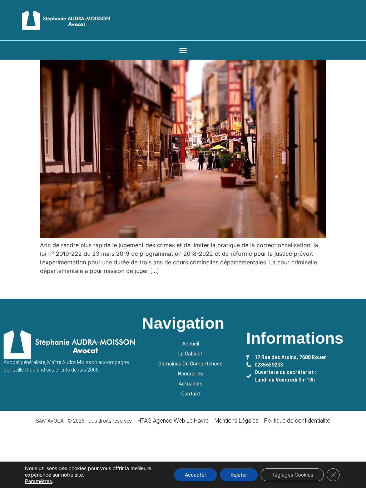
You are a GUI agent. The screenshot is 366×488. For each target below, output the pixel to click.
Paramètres (38, 481)
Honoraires (190, 374)
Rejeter (239, 475)
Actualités (191, 384)
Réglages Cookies (292, 475)
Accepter (195, 475)
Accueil (190, 344)
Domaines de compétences (190, 364)
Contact (190, 394)
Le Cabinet (190, 354)
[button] (183, 50)
